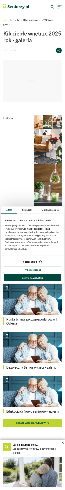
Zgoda (9, 209)
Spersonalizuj (30, 261)
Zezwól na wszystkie (32, 277)
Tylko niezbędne (32, 269)
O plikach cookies (50, 209)
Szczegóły (27, 209)
